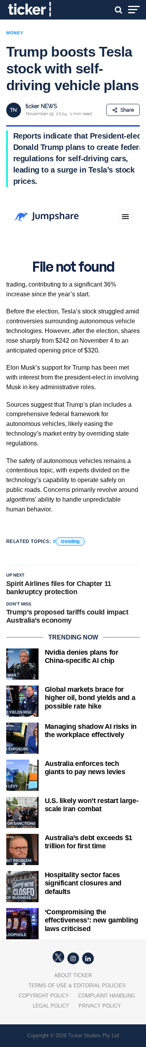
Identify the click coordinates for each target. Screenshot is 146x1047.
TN (13, 110)
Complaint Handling (106, 996)
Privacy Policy (100, 1006)
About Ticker (73, 975)
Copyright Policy (44, 996)
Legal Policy (51, 1006)
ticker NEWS (41, 106)
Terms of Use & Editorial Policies (77, 985)
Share (127, 110)
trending (70, 541)
